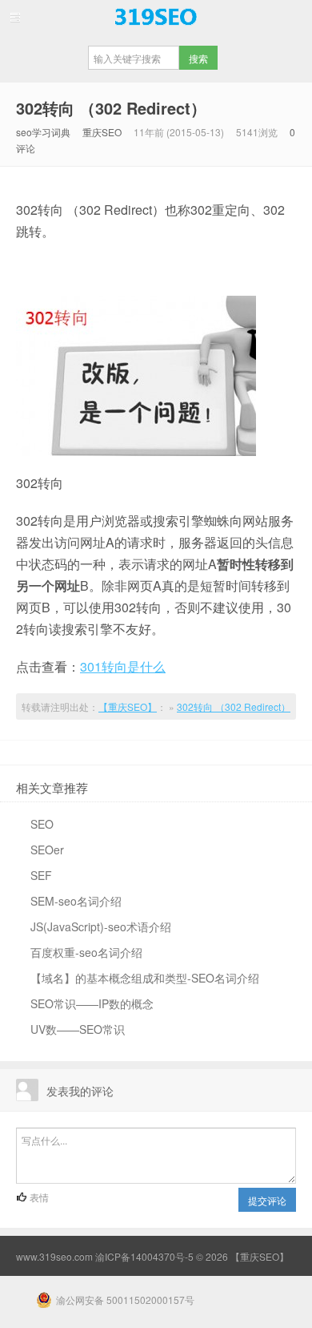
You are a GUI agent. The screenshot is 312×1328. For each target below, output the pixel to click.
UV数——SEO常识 (77, 1029)
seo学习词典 (43, 132)
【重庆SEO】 (156, 17)
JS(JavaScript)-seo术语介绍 (100, 926)
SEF (41, 875)
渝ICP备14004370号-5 (144, 1256)
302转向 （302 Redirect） (111, 107)
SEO (42, 824)
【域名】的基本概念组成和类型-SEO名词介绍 (144, 978)
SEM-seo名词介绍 (76, 901)
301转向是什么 (123, 666)
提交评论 (267, 1200)
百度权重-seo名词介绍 (86, 952)
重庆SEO (102, 132)
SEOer (47, 850)
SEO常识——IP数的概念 (92, 1003)
